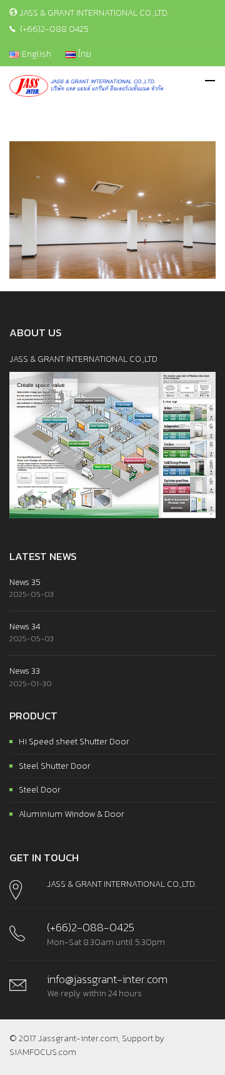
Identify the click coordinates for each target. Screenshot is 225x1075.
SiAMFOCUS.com (42, 1052)
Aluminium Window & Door (71, 814)
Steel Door (40, 789)
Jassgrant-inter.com (78, 1038)
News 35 (25, 582)
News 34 (24, 626)
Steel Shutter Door (55, 765)
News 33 (24, 671)
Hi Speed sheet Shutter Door (74, 741)
